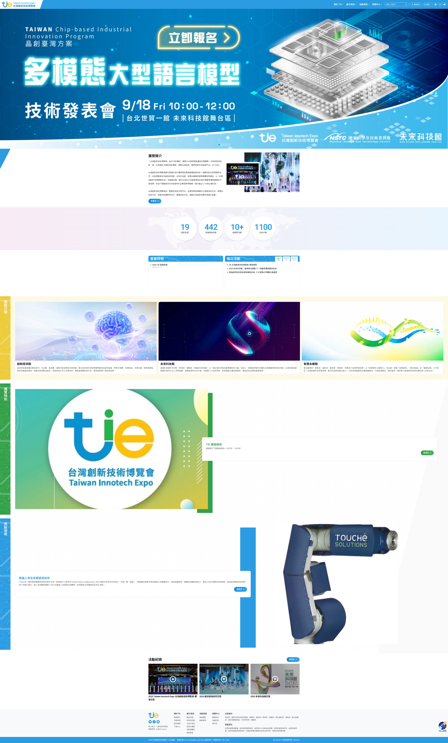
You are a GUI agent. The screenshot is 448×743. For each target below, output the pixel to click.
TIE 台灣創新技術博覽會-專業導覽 (243, 265)
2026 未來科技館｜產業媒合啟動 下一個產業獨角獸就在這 (253, 268)
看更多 (154, 201)
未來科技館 (191, 724)
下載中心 (177, 727)
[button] (219, 145)
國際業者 (190, 733)
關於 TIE (338, 4)
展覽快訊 (215, 717)
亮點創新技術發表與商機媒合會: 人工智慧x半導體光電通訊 (253, 272)
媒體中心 (376, 4)
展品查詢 (190, 717)
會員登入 (417, 4)
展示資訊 (350, 4)
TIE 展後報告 (214, 444)
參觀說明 (177, 720)
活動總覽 (363, 4)
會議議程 (202, 717)
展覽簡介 (177, 717)
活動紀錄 (215, 720)
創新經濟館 (191, 720)
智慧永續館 (191, 727)
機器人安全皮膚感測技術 (34, 578)
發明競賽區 (191, 730)
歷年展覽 (177, 724)
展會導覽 (202, 720)
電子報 (214, 724)
